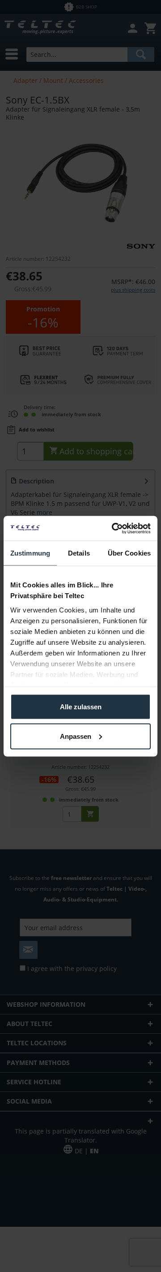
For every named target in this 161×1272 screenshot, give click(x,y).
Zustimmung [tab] (30, 553)
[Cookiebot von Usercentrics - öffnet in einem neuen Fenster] (113, 528)
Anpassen (75, 736)
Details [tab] (79, 553)
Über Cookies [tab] (129, 553)
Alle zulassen (81, 707)
